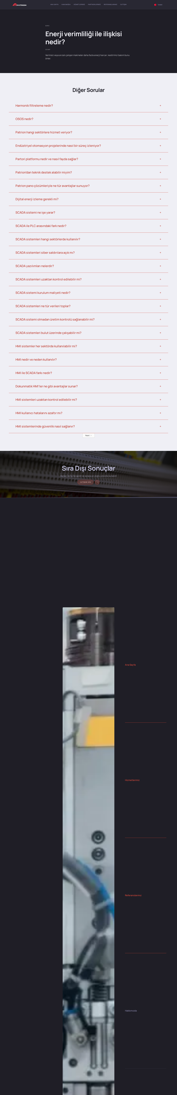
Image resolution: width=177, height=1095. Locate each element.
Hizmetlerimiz (79, 4)
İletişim (123, 4)
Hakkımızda (66, 4)
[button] (158, 5)
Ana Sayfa (54, 4)
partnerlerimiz (94, 4)
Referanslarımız (110, 4)
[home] (19, 4)
